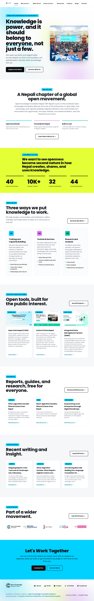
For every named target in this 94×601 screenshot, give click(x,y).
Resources (60, 3)
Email (48, 586)
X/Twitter (70, 586)
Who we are (25, 3)
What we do (37, 3)
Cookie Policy (83, 595)
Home (16, 3)
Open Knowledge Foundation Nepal (41, 594)
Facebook (83, 586)
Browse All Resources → (76, 390)
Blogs (77, 3)
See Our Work (55, 568)
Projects (69, 3)
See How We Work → (77, 221)
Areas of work (48, 3)
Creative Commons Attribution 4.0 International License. (39, 596)
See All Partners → (78, 516)
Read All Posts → (79, 453)
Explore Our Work (15, 69)
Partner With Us (34, 69)
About (38, 586)
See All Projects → (78, 303)
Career (58, 586)
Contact (84, 3)
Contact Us (38, 568)
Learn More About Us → (47, 136)
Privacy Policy (71, 595)
